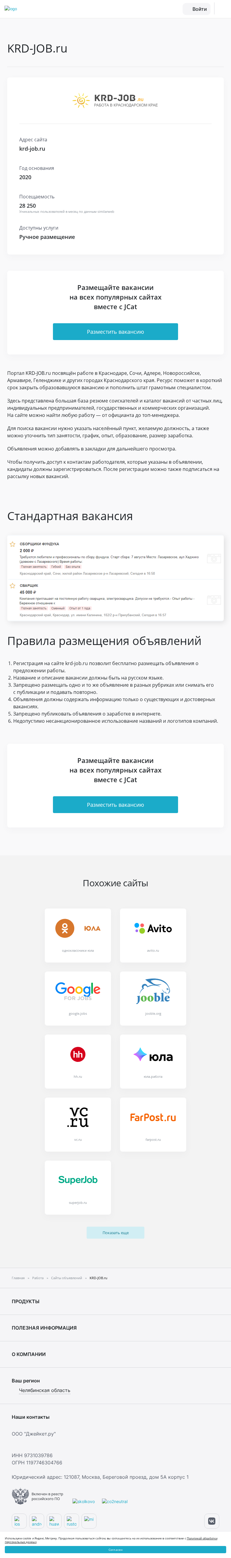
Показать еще (116, 1232)
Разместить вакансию (115, 331)
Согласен (116, 1549)
